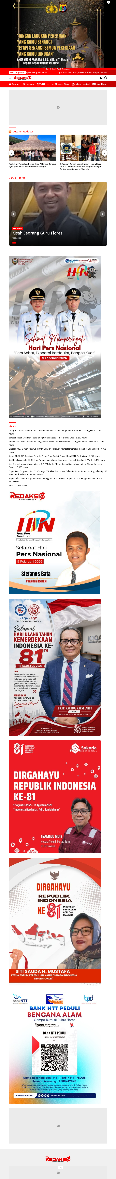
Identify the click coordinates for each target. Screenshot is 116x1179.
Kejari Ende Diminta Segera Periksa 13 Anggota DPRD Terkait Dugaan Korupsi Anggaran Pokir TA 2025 (56, 478)
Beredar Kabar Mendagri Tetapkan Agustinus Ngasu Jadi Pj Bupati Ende (41, 437)
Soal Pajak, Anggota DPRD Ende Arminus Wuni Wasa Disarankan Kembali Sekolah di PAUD (50, 460)
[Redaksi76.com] (22, 78)
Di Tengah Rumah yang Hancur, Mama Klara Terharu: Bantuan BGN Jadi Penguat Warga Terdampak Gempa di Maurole (29, 166)
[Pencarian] (105, 78)
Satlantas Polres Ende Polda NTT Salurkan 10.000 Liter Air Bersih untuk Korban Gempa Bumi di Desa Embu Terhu (83, 166)
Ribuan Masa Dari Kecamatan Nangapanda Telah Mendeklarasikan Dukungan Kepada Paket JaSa (53, 441)
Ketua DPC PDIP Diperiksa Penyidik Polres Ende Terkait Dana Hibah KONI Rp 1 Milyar (48, 456)
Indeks (12, 485)
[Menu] (10, 77)
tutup (61, 1168)
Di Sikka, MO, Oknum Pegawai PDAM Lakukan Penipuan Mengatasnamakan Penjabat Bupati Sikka (54, 448)
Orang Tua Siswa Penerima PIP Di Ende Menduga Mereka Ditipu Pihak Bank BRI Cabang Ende (52, 430)
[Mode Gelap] (101, 78)
